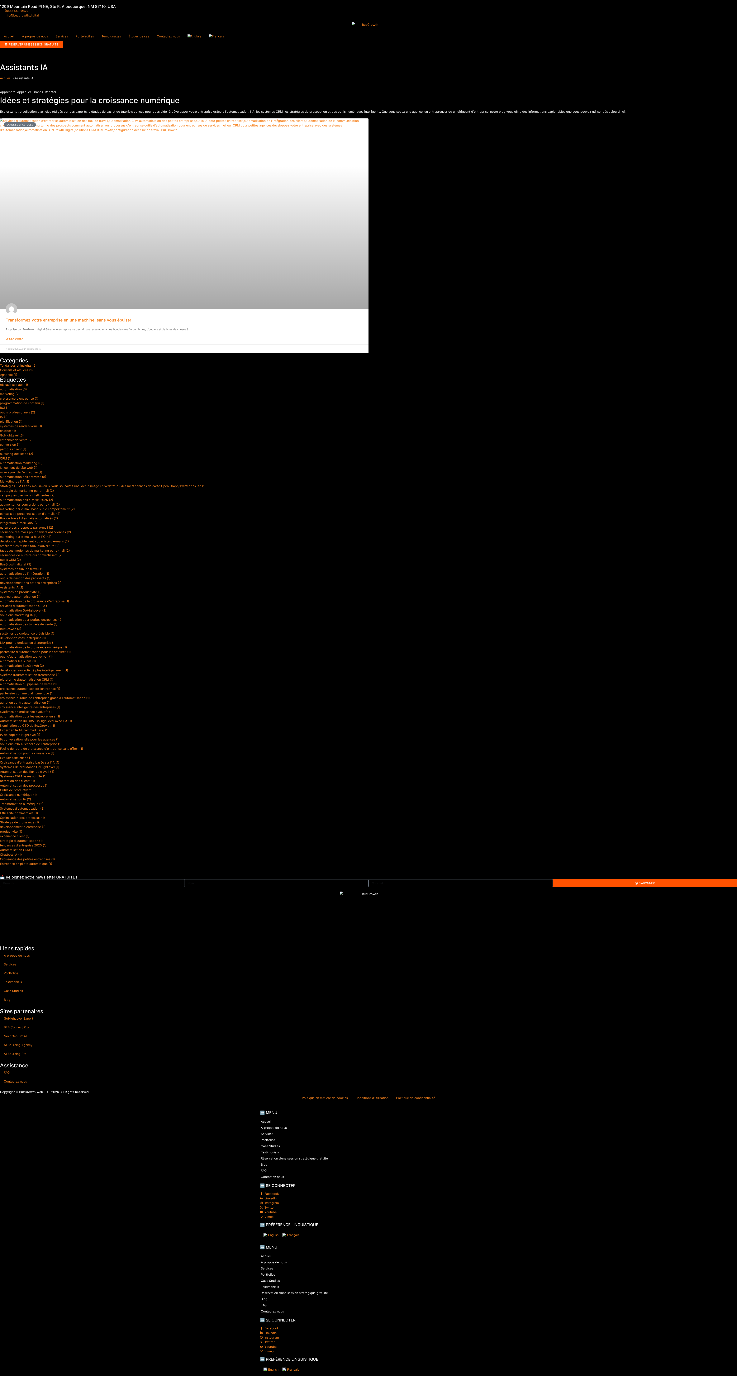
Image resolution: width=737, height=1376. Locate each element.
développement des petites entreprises (30, 583)
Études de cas (139, 36)
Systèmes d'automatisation (22, 808)
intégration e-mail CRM (19, 523)
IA (3, 417)
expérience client (14, 836)
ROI (5, 408)
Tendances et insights (18, 365)
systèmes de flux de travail (22, 569)
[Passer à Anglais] (194, 36)
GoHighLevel (12, 435)
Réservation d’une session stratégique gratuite (294, 1158)
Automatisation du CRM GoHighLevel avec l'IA (36, 721)
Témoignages (111, 36)
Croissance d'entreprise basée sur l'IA (29, 762)
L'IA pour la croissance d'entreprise (28, 643)
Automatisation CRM (17, 850)
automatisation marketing (21, 463)
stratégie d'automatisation (21, 841)
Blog (7, 1000)
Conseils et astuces (17, 370)
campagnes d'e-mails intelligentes (27, 495)
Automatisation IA (15, 799)
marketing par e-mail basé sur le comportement (37, 509)
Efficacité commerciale (19, 813)
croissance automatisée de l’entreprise (30, 689)
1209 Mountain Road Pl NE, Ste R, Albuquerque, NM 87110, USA (58, 6)
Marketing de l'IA (14, 481)
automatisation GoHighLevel (23, 610)
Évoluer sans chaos (16, 758)
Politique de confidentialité (415, 1098)
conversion (10, 444)
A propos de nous (35, 36)
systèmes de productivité (20, 592)
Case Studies (13, 991)
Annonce (8, 375)
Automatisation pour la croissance (27, 753)
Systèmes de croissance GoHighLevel (29, 767)
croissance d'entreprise (19, 398)
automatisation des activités (23, 477)
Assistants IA (11, 587)
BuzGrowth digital (15, 564)
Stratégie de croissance (19, 822)
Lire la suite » (15, 338)
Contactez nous (168, 36)
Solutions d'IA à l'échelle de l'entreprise (31, 744)
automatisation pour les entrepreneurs (30, 716)
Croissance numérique (18, 795)
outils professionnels (17, 412)
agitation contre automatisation (25, 702)
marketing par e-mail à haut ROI (25, 537)
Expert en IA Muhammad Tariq (24, 730)
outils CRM (10, 560)
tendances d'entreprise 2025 (23, 845)
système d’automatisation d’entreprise (29, 675)
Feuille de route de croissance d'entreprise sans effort (41, 748)
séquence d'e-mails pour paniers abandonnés (35, 532)
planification (11, 421)
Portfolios (11, 973)
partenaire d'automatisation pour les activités (35, 652)
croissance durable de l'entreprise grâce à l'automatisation (45, 698)
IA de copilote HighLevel (20, 735)
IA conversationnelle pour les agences (30, 739)
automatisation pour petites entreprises (31, 619)
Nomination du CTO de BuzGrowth (27, 725)
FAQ (7, 1072)
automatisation (13, 389)
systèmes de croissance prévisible (27, 633)
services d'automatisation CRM (25, 606)
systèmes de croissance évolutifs (26, 712)
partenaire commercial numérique (27, 693)
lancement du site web (18, 467)
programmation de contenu (22, 403)
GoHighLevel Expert (18, 1018)
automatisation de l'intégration (24, 573)
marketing (10, 394)
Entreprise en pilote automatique (26, 864)
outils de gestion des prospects (25, 578)
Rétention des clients (17, 781)
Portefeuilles (85, 36)
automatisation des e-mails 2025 (26, 500)
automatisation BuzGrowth (22, 666)
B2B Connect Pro (16, 1027)
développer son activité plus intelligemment (34, 670)
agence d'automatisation (20, 596)
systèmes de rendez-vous (21, 426)
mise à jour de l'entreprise (21, 472)
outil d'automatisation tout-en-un (26, 656)
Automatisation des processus (24, 785)
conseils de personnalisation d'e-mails (30, 514)
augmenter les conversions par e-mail (30, 504)
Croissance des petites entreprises (27, 859)
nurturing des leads (16, 454)
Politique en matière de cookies (325, 1098)
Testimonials (13, 982)
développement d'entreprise (22, 827)
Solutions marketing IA (18, 615)
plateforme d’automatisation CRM (26, 679)
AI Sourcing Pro (15, 1054)
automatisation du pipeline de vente (28, 684)
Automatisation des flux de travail (27, 772)
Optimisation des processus (22, 818)
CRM (6, 458)
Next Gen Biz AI (15, 1036)
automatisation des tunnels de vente (28, 624)
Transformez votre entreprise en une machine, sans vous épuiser (68, 320)
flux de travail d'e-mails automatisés (29, 518)
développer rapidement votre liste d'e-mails (34, 541)
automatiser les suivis (18, 661)
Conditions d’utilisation (371, 1098)
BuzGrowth (10, 629)
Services (62, 36)
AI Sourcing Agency (18, 1045)
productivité (11, 831)
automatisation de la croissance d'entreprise (34, 601)
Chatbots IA (11, 854)
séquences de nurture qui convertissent (31, 555)
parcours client (13, 449)
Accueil (9, 36)
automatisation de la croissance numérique (33, 647)
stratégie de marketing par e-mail (27, 491)
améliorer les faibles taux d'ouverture (29, 546)
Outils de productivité (18, 790)
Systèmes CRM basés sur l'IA (23, 776)
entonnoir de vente (16, 440)
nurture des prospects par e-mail (26, 527)
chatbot (8, 431)
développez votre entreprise (23, 638)
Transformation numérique (21, 804)
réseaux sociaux (14, 385)
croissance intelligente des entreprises (30, 707)
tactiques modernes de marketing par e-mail (35, 550)
